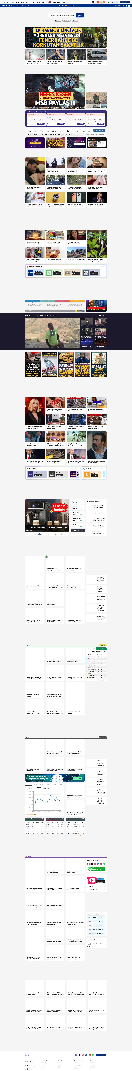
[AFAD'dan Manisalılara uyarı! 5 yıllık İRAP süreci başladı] (38, 108)
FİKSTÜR (101, 648)
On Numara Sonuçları (98, 933)
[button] (2, 2)
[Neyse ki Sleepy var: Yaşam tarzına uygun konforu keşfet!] (54, 108)
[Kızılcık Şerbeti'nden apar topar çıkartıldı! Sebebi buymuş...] (60, 108)
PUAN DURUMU (91, 648)
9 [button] (58, 534)
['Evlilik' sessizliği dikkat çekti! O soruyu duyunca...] (55, 915)
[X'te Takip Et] (79, 1055)
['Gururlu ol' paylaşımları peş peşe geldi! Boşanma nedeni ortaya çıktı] (64, 108)
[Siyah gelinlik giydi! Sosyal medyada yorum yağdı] (75, 950)
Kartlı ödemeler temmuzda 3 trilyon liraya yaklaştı (54, 1010)
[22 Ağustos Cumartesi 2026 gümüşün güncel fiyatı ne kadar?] (34, 595)
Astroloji (59, 1065)
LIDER (47, 831)
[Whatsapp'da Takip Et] (104, 864)
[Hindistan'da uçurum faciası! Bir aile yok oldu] (82, 108)
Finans (43, 1065)
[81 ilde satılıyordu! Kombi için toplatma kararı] (75, 762)
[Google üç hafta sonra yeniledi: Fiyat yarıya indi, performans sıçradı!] (97, 1020)
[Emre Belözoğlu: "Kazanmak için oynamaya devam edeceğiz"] (55, 652)
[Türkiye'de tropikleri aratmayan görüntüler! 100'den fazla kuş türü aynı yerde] (76, 436)
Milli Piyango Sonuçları (98, 918)
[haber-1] (33, 364)
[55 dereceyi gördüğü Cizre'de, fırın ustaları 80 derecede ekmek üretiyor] (55, 90)
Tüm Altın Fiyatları (76, 530)
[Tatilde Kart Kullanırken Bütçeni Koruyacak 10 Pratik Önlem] (97, 162)
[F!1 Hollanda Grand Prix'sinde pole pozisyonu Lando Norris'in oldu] (55, 704)
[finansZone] (96, 305)
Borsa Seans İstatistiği (78, 1060)
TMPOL (27, 831)
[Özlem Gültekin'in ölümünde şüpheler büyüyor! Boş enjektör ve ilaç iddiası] (84, 108)
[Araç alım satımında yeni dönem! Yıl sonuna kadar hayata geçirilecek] (91, 801)
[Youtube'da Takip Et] (101, 864)
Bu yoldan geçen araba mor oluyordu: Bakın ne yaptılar (101, 599)
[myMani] (48, 2)
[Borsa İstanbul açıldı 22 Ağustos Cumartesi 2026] (76, 419)
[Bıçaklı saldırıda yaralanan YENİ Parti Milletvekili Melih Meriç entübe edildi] (26, 108)
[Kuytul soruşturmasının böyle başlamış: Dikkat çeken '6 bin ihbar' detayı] (28, 108)
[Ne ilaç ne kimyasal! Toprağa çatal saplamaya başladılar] (97, 244)
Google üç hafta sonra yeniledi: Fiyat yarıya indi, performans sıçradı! (97, 1029)
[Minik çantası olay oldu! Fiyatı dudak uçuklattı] (55, 881)
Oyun (91, 1060)
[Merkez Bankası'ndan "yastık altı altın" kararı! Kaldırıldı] (91, 791)
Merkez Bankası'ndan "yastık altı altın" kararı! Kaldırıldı (101, 792)
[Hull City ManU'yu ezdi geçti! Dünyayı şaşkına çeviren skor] (48, 108)
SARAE (27, 833)
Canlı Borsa (103, 737)
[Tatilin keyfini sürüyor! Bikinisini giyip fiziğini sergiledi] (34, 915)
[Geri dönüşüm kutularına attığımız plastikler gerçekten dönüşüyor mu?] (55, 561)
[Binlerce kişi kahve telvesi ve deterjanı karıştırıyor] (97, 419)
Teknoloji (60, 1060)
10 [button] (61, 534)
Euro (55, 784)
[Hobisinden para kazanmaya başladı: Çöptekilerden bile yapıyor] (76, 1003)
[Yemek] (95, 2)
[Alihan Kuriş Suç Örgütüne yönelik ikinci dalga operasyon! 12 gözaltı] (62, 108)
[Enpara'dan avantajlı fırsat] (56, 108)
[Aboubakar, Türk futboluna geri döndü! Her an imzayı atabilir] (76, 108)
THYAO (68, 824)
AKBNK (68, 829)
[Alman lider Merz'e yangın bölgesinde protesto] (55, 162)
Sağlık (59, 1063)
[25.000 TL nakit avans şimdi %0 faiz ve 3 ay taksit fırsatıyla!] (42, 108)
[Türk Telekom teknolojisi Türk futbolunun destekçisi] (34, 1020)
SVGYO (47, 829)
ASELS (68, 826)
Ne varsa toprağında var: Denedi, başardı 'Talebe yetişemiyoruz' (97, 993)
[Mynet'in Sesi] (35, 142)
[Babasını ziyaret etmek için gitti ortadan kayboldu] (76, 162)
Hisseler (75, 1067)
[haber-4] (82, 364)
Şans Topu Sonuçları (98, 929)
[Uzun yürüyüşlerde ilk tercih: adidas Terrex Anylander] (55, 454)
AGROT (47, 824)
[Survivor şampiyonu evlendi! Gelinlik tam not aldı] (75, 881)
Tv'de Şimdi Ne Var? (92, 889)
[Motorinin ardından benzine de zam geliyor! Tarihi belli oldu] (52, 108)
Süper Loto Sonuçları (98, 925)
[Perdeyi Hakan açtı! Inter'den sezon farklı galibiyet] (75, 652)
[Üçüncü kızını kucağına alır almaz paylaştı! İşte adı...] (75, 907)
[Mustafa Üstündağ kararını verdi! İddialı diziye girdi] (97, 445)
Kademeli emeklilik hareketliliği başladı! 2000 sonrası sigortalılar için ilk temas (101, 765)
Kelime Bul (92, 1063)
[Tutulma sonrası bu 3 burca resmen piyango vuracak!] (35, 235)
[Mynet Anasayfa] (6, 1)
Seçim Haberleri (61, 1069)
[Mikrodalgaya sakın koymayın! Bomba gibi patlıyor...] (75, 578)
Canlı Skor (103, 645)
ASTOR (68, 831)
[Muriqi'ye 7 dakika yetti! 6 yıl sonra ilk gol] (55, 670)
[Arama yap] (109, 2)
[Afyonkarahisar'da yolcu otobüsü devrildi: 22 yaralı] (76, 252)
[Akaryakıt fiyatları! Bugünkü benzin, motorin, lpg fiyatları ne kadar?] (35, 252)
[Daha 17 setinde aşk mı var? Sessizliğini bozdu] (35, 436)
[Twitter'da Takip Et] (91, 864)
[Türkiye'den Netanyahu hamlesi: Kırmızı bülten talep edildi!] (35, 454)
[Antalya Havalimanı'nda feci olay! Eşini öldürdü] (55, 613)
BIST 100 (30, 787)
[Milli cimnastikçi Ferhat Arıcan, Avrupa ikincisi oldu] (75, 670)
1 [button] (33, 534)
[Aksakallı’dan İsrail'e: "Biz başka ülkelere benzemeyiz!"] (76, 454)
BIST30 (41, 784)
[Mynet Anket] (101, 2)
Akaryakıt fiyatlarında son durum (55, 1027)
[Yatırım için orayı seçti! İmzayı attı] (34, 570)
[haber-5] (99, 364)
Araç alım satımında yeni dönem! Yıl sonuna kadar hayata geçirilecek (100, 802)
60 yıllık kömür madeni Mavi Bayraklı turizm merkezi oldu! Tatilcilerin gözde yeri (101, 609)
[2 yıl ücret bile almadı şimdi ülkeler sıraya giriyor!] (76, 402)
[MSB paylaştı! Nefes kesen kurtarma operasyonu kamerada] (34, 108)
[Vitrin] (93, 2)
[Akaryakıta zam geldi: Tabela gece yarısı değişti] (91, 782)
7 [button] (52, 534)
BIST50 (35, 784)
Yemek (43, 1067)
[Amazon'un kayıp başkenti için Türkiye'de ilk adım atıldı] (58, 108)
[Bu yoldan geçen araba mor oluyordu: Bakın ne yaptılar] (91, 598)
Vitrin (59, 1067)
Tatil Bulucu (92, 1067)
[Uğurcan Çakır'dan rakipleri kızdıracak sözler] (75, 561)
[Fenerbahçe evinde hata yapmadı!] (34, 687)
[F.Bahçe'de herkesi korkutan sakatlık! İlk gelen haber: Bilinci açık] (66, 37)
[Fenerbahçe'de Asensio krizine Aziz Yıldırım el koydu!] (70, 108)
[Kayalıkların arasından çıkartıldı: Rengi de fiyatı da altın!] (34, 613)
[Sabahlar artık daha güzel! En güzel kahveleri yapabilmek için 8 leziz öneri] (55, 436)
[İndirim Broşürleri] (103, 2)
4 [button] (42, 534)
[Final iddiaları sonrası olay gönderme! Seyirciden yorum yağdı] (55, 932)
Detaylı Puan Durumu (101, 680)
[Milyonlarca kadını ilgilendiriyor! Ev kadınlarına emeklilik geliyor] (91, 772)
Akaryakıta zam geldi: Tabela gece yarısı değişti (101, 782)
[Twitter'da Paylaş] (98, 947)
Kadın (43, 1069)
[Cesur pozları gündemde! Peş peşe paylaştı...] (55, 950)
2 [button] (36, 534)
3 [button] (39, 534)
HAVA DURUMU (61, 5)
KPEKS (27, 824)
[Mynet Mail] (129, 5)
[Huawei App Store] (30, 1069)
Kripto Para (76, 1069)
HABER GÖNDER (120, 5)
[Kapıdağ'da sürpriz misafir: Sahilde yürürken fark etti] (91, 579)
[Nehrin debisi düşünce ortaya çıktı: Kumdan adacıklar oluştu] (76, 180)
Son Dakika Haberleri (46, 1060)
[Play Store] (30, 1061)
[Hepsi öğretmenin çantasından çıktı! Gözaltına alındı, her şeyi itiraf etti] (72, 108)
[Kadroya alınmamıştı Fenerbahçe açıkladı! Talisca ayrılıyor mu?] (36, 108)
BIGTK (27, 829)
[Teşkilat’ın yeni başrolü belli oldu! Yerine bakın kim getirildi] (75, 604)
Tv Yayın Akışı (90, 886)
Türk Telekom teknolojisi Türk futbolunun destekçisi (33, 1028)
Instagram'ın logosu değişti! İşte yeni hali (76, 1028)
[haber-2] (49, 364)
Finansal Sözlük (77, 1065)
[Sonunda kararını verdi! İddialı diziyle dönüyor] (55, 898)
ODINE (47, 826)
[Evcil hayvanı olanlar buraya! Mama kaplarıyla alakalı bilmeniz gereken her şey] (97, 402)
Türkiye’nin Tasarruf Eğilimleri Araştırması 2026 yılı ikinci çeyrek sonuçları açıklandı (55, 994)
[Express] (98, 2)
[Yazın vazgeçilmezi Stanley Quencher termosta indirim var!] (55, 578)
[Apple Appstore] (30, 1065)
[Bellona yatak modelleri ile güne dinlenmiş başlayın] (34, 985)
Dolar (48, 784)
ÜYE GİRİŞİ (115, 2)
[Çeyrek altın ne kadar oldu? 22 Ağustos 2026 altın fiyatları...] (55, 402)
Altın (61, 784)
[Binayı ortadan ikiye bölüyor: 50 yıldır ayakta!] (91, 618)
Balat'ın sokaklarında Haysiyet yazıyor (96, 1010)
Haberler (43, 1063)
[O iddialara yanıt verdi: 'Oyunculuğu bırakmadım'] (76, 235)
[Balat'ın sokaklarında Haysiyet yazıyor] (97, 1003)
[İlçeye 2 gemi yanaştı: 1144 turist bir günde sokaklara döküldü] (91, 589)
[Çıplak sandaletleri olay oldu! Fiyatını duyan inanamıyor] (68, 108)
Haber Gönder (101, 1055)
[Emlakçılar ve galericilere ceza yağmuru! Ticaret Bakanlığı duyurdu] (75, 788)
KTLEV (68, 833)
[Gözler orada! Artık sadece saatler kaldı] (34, 753)
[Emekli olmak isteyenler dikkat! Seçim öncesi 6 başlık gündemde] (46, 108)
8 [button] (55, 534)
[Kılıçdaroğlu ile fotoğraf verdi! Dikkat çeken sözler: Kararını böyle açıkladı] (66, 108)
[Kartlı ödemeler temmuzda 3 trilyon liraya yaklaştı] (55, 1003)
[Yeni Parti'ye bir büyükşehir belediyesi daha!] (55, 595)
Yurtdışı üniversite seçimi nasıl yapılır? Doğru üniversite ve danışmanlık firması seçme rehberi (34, 1012)
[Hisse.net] (55, 142)
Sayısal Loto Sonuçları (98, 921)
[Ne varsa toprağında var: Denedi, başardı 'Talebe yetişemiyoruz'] (97, 985)
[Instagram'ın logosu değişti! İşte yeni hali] (76, 1020)
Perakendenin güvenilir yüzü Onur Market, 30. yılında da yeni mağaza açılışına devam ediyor (76, 994)
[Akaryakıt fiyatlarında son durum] (55, 1020)
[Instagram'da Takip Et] (95, 864)
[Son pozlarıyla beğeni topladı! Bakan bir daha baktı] (34, 872)
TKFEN (47, 833)
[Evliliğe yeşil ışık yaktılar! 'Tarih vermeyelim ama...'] (75, 863)
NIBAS (27, 826)
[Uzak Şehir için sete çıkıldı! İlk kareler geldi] (35, 171)
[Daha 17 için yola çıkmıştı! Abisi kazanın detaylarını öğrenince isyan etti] (75, 932)
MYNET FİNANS (33, 134)
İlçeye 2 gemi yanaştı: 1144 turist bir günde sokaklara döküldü (101, 590)
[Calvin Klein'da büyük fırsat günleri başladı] (55, 419)
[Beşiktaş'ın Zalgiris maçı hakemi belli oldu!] (75, 696)
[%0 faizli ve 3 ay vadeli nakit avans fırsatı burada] (97, 180)
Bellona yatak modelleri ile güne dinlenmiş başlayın (34, 993)
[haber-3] (66, 364)
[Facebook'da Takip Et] (88, 864)
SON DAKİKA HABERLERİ (7, 5)
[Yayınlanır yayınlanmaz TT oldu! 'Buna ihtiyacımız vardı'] (55, 863)
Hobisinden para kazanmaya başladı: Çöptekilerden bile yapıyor (75, 1011)
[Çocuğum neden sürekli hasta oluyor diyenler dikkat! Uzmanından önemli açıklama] (55, 252)
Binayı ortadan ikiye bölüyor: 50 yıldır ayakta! (101, 617)
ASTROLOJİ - (79, 141)
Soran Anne (92, 1065)
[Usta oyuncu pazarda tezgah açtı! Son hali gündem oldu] (74, 108)
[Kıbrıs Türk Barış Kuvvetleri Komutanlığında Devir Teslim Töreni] (55, 180)
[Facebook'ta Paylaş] (95, 947)
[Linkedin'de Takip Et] (98, 864)
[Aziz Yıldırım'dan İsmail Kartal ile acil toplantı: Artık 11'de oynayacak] (34, 704)
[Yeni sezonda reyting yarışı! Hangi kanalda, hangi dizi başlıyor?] (34, 941)
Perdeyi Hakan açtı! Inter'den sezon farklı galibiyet (23, 5)
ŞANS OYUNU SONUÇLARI (94, 914)
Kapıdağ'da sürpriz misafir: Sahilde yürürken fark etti (101, 580)
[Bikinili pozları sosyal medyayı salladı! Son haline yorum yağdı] (34, 898)
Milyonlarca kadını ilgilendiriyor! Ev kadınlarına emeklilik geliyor (101, 773)
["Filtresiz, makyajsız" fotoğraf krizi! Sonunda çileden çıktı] (35, 411)
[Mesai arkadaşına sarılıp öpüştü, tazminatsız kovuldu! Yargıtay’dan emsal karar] (80, 108)
